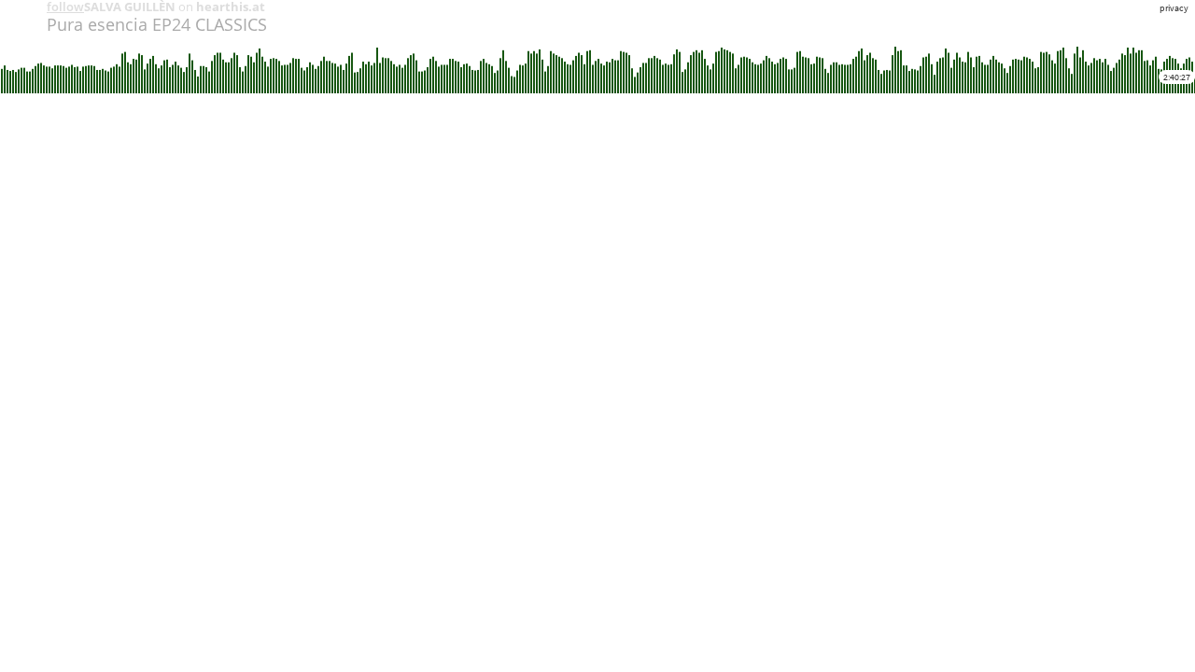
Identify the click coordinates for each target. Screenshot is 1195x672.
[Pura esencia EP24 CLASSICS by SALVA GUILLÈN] (17, 17)
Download (221, 109)
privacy (1174, 8)
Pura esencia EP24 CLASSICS (157, 24)
